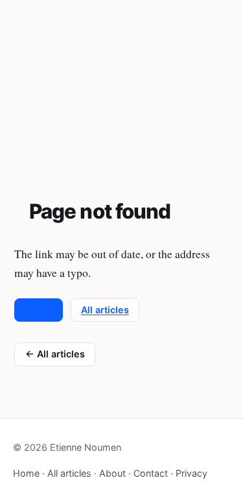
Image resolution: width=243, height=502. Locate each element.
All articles (105, 309)
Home (38, 309)
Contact (150, 473)
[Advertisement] (121, 83)
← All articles (55, 353)
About (112, 473)
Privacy (191, 473)
